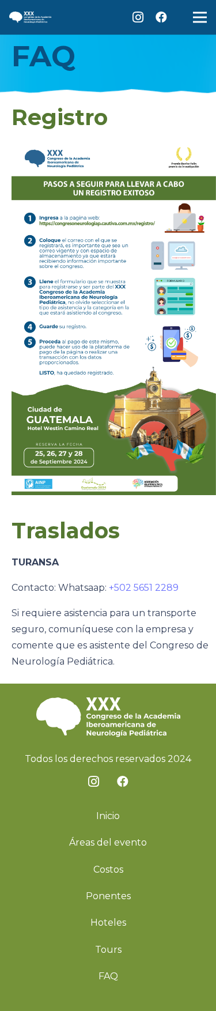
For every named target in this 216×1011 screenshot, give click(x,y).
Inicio (108, 815)
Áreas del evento (108, 842)
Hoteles (108, 922)
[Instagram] (138, 17)
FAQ (108, 976)
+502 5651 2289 (144, 587)
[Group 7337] (30, 17)
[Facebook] (161, 17)
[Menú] (199, 17)
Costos (108, 869)
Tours (108, 949)
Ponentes (108, 896)
